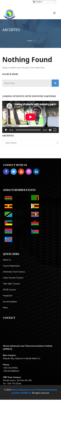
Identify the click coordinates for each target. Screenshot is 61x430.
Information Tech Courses (14, 272)
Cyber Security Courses (13, 278)
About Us (7, 260)
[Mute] (50, 129)
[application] (30, 117)
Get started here (38, 68)
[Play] (6, 129)
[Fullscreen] (54, 129)
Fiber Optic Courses (11, 284)
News (5, 307)
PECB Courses (9, 290)
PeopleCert (7, 296)
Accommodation (10, 301)
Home (29, 41)
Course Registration (11, 266)
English (38, 2)
